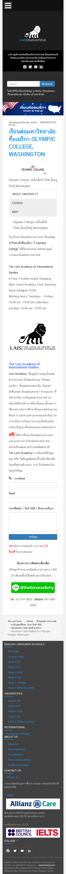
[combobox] (23, 84)
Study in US (14, 667)
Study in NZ (14, 677)
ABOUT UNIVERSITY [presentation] (25, 194)
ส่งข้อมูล (33, 537)
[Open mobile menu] (8, 5)
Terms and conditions (19, 759)
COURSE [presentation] (17, 203)
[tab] (33, 194)
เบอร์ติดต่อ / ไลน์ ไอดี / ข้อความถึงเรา (31, 508)
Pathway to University (17, 733)
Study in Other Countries (21, 687)
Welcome (13, 744)
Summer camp (16, 656)
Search (11, 77)
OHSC (9, 795)
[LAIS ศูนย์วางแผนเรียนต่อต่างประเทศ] (33, 33)
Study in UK (14, 661)
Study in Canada (17, 682)
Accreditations (15, 754)
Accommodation (16, 749)
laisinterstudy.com (47, 865)
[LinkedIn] (41, 67)
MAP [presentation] (15, 212)
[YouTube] (35, 67)
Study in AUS (15, 672)
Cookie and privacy (18, 765)
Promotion (13, 651)
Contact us (12, 777)
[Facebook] (25, 67)
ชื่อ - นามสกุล (17, 478)
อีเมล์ (12, 493)
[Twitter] (30, 67)
